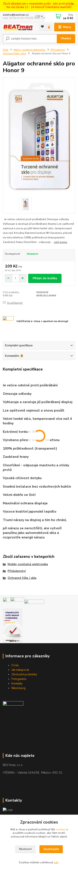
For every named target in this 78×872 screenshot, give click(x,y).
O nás (15, 665)
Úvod (5, 49)
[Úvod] (18, 27)
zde (56, 862)
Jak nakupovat (20, 670)
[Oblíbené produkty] (42, 26)
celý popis (60, 242)
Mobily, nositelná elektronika (29, 49)
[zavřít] (72, 4)
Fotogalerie (18, 679)
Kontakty (17, 684)
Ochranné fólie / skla (14, 53)
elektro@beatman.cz (16, 15)
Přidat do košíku (45, 278)
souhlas (60, 829)
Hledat (66, 38)
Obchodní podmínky (24, 674)
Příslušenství (57, 49)
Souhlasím (51, 849)
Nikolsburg (18, 688)
